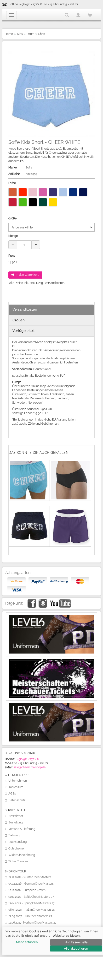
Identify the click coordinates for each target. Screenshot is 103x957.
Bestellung (15, 822)
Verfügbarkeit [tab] (23, 331)
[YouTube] (60, 601)
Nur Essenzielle (76, 942)
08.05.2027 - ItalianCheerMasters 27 (31, 909)
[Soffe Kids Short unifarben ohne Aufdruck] (70, 509)
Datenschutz (16, 800)
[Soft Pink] (33, 192)
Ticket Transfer (18, 861)
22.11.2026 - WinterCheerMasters (29, 877)
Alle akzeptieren (76, 948)
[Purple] (53, 192)
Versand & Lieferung (21, 829)
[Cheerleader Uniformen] (51, 617)
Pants (30, 34)
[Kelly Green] (22, 202)
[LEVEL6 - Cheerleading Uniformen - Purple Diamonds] (51, 705)
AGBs (12, 793)
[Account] (78, 15)
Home (9, 34)
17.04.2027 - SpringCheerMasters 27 (31, 903)
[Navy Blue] (83, 192)
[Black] (33, 202)
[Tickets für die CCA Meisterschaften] (51, 660)
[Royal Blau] (73, 192)
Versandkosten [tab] (24, 309)
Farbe (12, 183)
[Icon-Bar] (11, 15)
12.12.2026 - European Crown (27, 890)
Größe (12, 218)
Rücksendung (17, 841)
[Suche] (67, 15)
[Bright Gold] (53, 202)
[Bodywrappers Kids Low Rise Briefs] (70, 463)
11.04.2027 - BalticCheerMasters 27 (31, 896)
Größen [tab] (18, 320)
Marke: (12, 167)
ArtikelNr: (14, 174)
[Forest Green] (43, 202)
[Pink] (43, 192)
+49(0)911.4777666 (27, 759)
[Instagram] (43, 601)
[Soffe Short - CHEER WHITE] (29, 463)
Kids (20, 34)
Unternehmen (17, 780)
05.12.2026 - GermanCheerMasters (31, 883)
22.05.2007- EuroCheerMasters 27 (30, 916)
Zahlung (13, 835)
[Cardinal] (12, 202)
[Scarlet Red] (22, 192)
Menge (13, 236)
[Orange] (12, 192)
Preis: (11, 255)
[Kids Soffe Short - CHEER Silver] (29, 509)
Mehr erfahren (27, 942)
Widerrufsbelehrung (21, 855)
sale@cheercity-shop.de (29, 767)
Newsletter (15, 816)
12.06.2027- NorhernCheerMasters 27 (32, 922)
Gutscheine (16, 848)
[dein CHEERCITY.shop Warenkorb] (90, 15)
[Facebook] (32, 601)
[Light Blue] (63, 192)
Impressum (15, 787)
